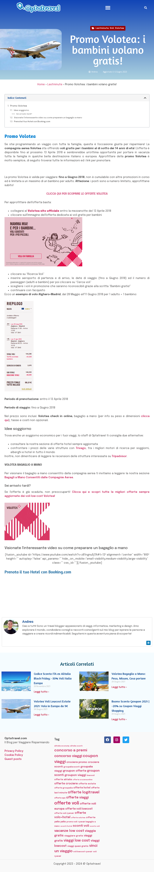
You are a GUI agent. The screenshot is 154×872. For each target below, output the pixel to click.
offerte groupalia (63, 788)
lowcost (91, 775)
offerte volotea (78, 818)
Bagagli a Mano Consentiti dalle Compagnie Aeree (39, 477)
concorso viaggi (68, 756)
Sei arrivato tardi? (24, 114)
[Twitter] (126, 739)
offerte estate (87, 784)
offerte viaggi (77, 797)
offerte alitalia (63, 779)
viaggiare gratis (73, 836)
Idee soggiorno (21, 110)
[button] (108, 8)
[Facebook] (107, 739)
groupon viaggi (75, 775)
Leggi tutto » (41, 692)
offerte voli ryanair (64, 813)
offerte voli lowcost (79, 808)
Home (41, 84)
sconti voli (81, 825)
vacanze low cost (69, 831)
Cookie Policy (14, 755)
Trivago (81, 448)
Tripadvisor (119, 456)
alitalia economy (61, 746)
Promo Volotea (18, 106)
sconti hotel (66, 826)
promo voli (71, 822)
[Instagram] (116, 739)
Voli (112, 28)
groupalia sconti (72, 767)
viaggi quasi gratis (77, 846)
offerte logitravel (83, 792)
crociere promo (76, 762)
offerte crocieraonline (82, 780)
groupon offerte (74, 770)
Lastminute (102, 28)
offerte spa (59, 798)
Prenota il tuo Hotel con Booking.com (32, 122)
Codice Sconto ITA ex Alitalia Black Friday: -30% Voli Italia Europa (53, 678)
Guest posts (13, 759)
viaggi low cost (77, 840)
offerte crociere (66, 783)
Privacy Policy (14, 751)
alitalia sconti (76, 746)
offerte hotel (81, 787)
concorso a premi (70, 750)
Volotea (119, 28)
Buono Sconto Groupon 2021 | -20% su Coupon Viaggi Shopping (130, 705)
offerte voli (66, 803)
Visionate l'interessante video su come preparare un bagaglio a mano (48, 118)
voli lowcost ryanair (82, 852)
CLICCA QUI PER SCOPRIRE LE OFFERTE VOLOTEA (77, 194)
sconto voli (95, 826)
